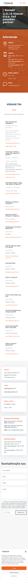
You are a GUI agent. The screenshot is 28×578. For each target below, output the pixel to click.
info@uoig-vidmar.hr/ (10, 388)
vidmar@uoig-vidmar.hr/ (11, 392)
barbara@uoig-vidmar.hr (12, 209)
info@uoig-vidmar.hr (14, 85)
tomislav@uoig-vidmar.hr (12, 174)
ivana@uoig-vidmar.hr (11, 305)
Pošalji (21, 512)
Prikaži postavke (14, 572)
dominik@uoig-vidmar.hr (12, 336)
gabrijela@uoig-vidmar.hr (12, 193)
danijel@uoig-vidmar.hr (12, 272)
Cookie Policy (14, 576)
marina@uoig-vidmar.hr (12, 222)
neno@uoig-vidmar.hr (12, 143)
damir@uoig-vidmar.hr (12, 286)
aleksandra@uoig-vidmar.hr (13, 237)
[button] (25, 551)
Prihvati (14, 568)
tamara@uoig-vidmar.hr (12, 321)
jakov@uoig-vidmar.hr (11, 354)
